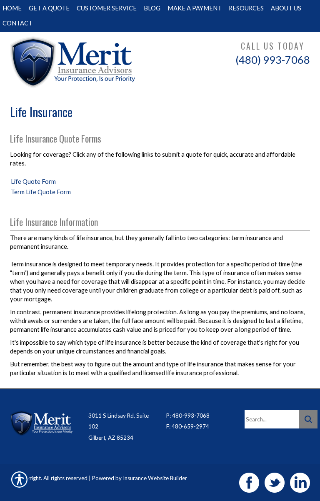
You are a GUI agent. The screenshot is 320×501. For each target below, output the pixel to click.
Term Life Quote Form (41, 191)
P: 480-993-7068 (188, 415)
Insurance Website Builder (155, 478)
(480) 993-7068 (272, 59)
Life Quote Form (33, 181)
